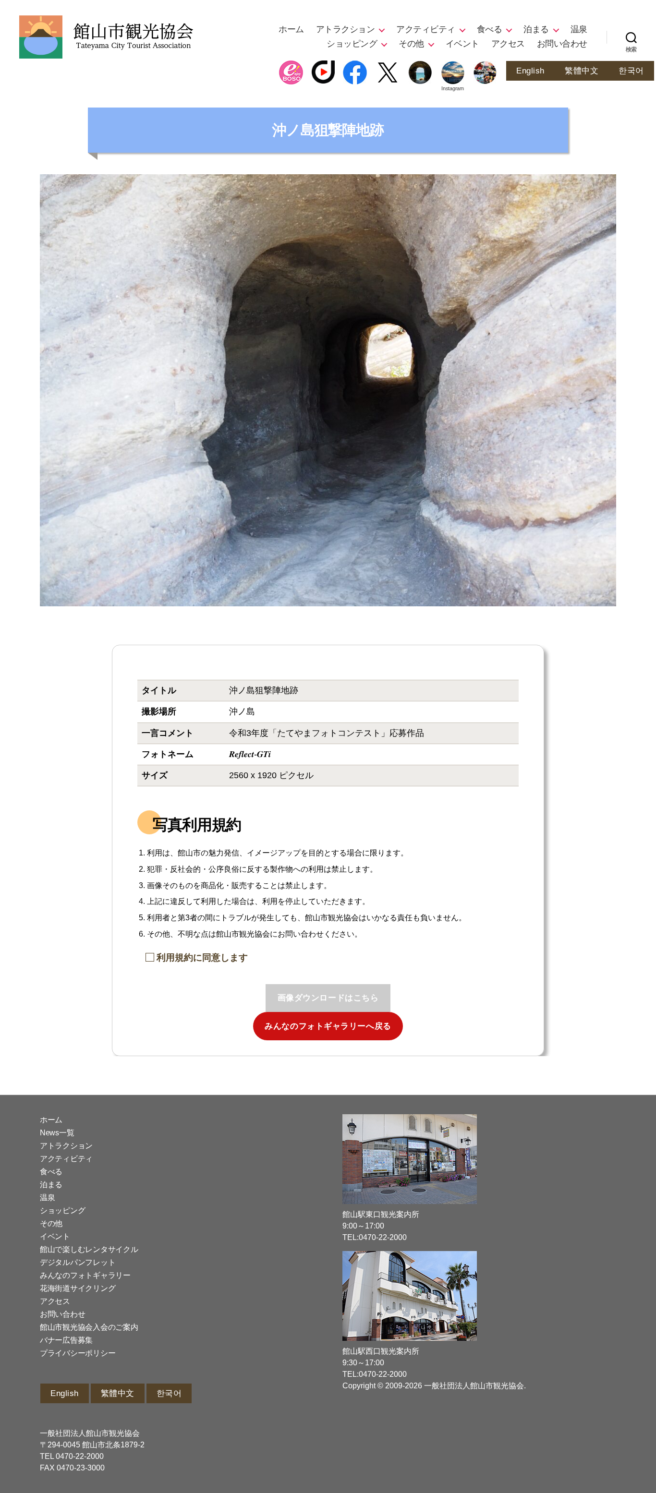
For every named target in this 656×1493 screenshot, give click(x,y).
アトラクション (345, 29)
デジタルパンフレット (77, 1262)
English (530, 70)
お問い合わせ (562, 43)
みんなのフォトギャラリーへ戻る (328, 1026)
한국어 (631, 70)
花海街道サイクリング (77, 1288)
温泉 (579, 29)
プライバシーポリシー (77, 1353)
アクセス (508, 43)
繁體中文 (581, 70)
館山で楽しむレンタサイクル (89, 1249)
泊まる (536, 29)
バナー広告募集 (66, 1340)
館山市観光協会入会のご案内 (89, 1327)
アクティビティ (425, 29)
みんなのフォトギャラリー (85, 1275)
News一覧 (57, 1133)
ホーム (291, 29)
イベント (462, 43)
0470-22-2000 (80, 1456)
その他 (411, 43)
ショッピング (352, 43)
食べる (489, 29)
